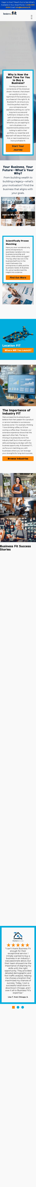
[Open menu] (31, 16)
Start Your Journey (18, 147)
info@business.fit (23, 7)
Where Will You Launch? (18, 350)
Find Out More (18, 277)
